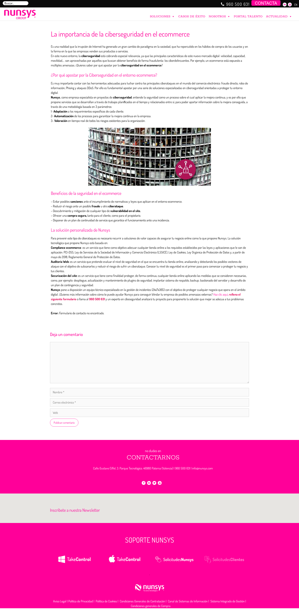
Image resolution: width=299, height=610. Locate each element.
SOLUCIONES (160, 16)
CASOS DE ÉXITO (191, 16)
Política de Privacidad (80, 601)
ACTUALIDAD (277, 16)
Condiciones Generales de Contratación (142, 601)
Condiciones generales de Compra (150, 606)
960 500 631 (238, 4)
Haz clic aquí (220, 294)
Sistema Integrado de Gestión (227, 601)
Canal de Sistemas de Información (188, 601)
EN (295, 4)
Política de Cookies (106, 601)
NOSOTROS (217, 16)
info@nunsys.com (202, 468)
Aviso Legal (59, 601)
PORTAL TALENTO (248, 16)
